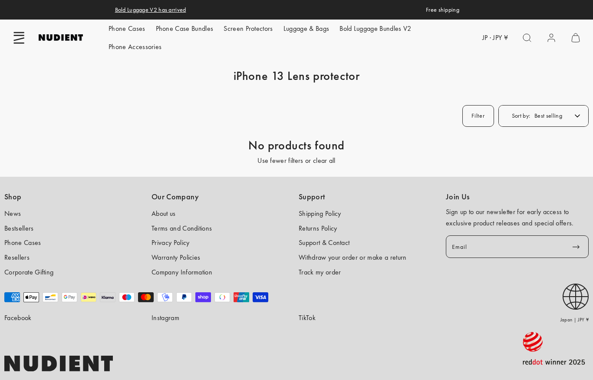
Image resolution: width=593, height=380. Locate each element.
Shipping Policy (320, 213)
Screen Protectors (248, 28)
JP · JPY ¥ (495, 37)
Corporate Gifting (28, 272)
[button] (19, 38)
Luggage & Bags (306, 28)
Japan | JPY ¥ (574, 320)
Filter (477, 115)
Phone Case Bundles (185, 28)
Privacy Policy (170, 242)
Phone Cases (127, 28)
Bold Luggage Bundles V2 (375, 28)
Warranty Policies (176, 257)
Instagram (165, 317)
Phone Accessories (135, 46)
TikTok (307, 317)
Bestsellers (19, 228)
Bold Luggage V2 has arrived (150, 9)
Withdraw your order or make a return (353, 257)
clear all (324, 160)
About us (164, 213)
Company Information (182, 272)
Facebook (18, 317)
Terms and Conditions (182, 228)
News (12, 213)
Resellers (17, 257)
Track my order (320, 272)
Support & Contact (324, 242)
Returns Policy (318, 228)
